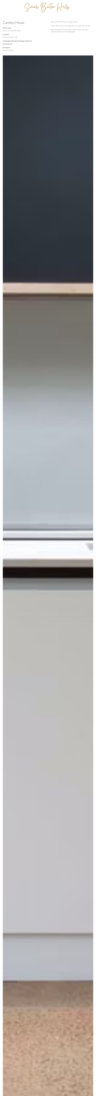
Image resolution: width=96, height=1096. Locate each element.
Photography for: (7, 44)
